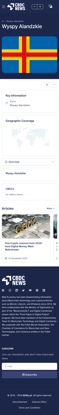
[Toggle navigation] (4, 6)
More (49, 208)
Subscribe (31, 374)
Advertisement (20, 402)
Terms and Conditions (29, 407)
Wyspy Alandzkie (15, 21)
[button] (50, 6)
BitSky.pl (27, 395)
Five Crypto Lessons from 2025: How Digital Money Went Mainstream (23, 246)
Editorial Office (39, 402)
